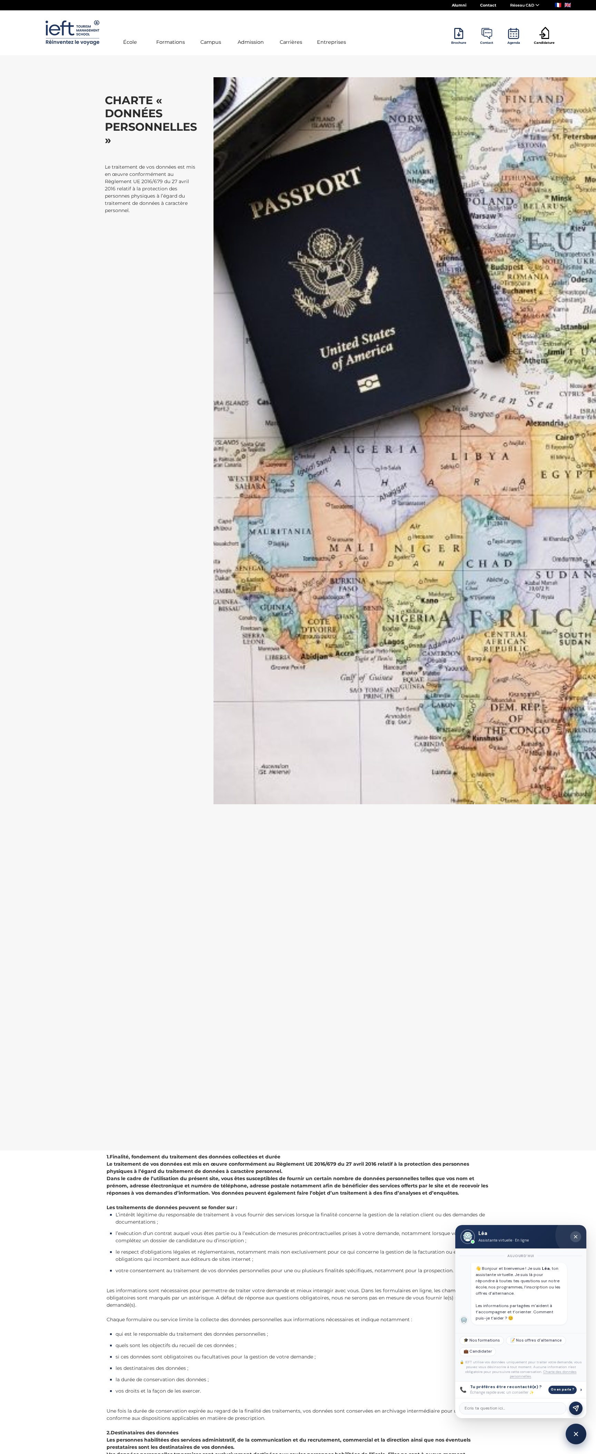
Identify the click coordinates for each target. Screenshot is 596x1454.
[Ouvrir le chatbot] (576, 1434)
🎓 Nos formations (482, 1340)
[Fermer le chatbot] (575, 1236)
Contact (488, 5)
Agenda (513, 42)
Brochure (458, 42)
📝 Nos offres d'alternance (536, 1340)
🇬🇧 (567, 5)
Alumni (459, 5)
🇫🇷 (558, 5)
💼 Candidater (478, 1351)
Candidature (544, 42)
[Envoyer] (576, 1408)
